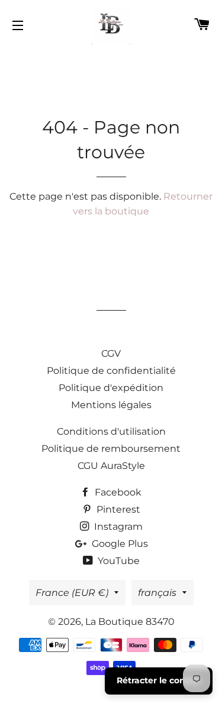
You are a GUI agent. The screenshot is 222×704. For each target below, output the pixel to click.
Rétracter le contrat (159, 680)
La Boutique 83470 (130, 621)
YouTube (117, 560)
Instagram (117, 526)
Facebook (116, 492)
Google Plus (118, 543)
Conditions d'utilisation (111, 431)
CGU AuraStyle (111, 465)
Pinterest (117, 509)
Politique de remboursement (111, 448)
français (157, 592)
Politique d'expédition (111, 387)
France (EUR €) (72, 592)
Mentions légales (111, 404)
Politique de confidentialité (111, 370)
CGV (111, 353)
